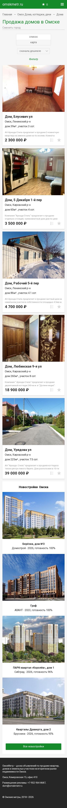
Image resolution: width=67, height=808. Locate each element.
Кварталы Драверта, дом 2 (33, 729)
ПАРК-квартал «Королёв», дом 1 (33, 667)
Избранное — (47, 4)
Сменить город (11, 27)
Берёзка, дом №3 (33, 543)
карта (33, 42)
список (33, 36)
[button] (33, 51)
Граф (33, 605)
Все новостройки (33, 746)
